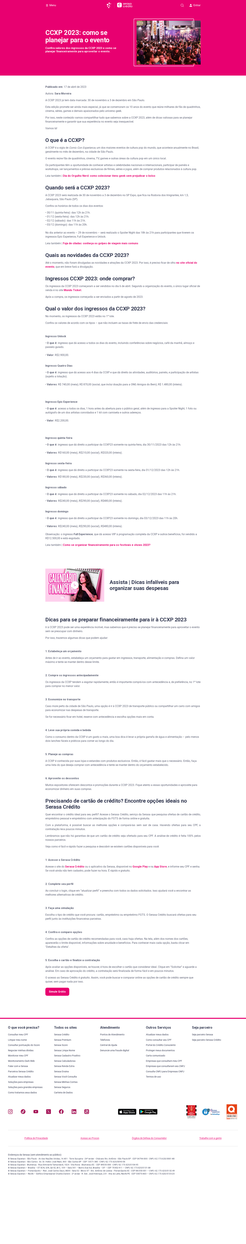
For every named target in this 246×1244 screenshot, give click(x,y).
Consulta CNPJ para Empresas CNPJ (165, 1071)
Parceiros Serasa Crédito (21, 1071)
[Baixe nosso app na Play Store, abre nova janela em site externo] (148, 1113)
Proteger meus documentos (160, 1050)
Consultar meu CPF (18, 1034)
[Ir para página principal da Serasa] (110, 5)
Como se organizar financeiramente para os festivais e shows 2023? (106, 545)
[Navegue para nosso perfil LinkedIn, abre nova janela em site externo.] (74, 1112)
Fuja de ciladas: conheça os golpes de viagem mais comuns (100, 243)
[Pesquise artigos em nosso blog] (182, 5)
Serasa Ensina (61, 1071)
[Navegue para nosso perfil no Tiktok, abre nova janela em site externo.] (23, 1112)
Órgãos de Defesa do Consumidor (149, 1138)
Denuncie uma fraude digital (114, 1050)
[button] (74, 585)
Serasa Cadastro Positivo (67, 1055)
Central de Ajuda (108, 1045)
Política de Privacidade (36, 1138)
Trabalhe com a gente (210, 1138)
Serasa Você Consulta (65, 1076)
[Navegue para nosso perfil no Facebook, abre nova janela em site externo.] (61, 1112)
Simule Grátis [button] (57, 991)
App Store (160, 866)
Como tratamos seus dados (22, 1092)
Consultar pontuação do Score (24, 1045)
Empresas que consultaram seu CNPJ (165, 1066)
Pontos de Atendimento (112, 1034)
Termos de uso (153, 1076)
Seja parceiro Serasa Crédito (206, 1040)
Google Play (140, 866)
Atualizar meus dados (19, 1076)
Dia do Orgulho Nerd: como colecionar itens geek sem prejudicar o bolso (109, 175)
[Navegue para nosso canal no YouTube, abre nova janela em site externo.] (35, 1112)
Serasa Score (61, 1045)
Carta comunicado (155, 1055)
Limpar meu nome (17, 1040)
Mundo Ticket (72, 290)
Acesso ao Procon (89, 1138)
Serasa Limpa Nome (64, 1050)
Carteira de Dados (63, 1092)
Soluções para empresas (20, 1082)
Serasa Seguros (62, 1087)
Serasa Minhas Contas (65, 1082)
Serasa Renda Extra (64, 1066)
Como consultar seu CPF (159, 1040)
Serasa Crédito (74, 866)
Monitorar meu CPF (18, 1055)
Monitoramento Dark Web (21, 1061)
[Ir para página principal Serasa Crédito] (124, 5)
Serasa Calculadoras (64, 1061)
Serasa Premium (62, 1040)
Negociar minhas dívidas (20, 1050)
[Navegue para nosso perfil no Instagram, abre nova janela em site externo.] (10, 1112)
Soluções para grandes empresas (25, 1087)
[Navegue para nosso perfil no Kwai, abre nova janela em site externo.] (86, 1112)
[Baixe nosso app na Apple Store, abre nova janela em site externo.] (127, 1113)
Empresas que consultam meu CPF (164, 1061)
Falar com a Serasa (18, 1066)
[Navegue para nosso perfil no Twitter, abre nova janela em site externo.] (48, 1112)
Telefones (105, 1040)
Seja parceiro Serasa (202, 1034)
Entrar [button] (196, 5)
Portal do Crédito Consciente (161, 1045)
